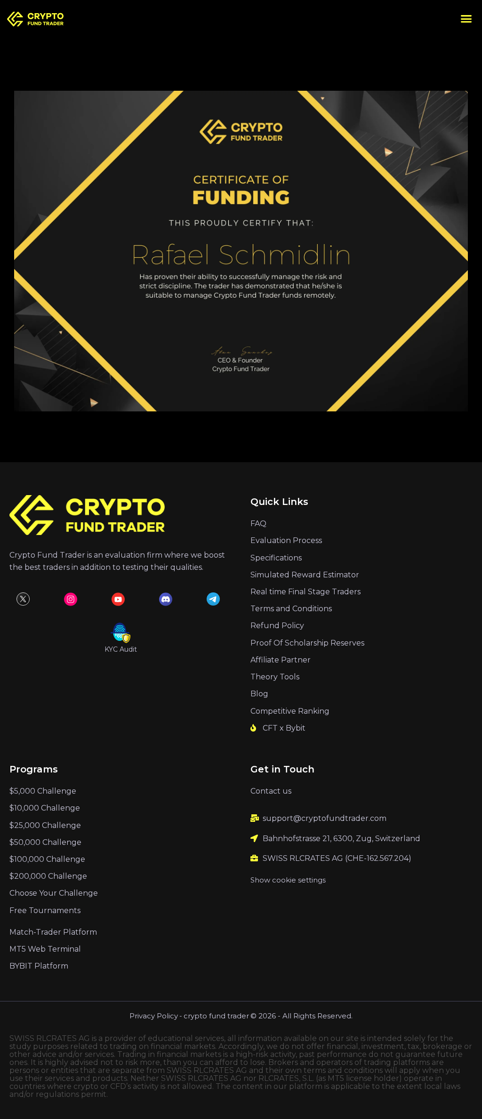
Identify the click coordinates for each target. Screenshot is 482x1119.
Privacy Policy (153, 1015)
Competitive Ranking (289, 711)
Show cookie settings (288, 879)
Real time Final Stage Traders (305, 591)
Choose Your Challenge (53, 893)
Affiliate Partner (280, 659)
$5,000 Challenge (42, 791)
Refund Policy (277, 625)
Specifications (276, 557)
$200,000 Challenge (48, 876)
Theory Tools (274, 676)
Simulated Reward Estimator (304, 574)
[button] (466, 19)
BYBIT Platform (38, 965)
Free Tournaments (44, 910)
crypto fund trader (216, 1015)
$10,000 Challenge (44, 808)
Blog (259, 693)
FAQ (258, 523)
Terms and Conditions (291, 608)
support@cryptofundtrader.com (324, 818)
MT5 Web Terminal (45, 949)
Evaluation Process (286, 540)
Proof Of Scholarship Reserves (307, 642)
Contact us (270, 791)
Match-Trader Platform (53, 932)
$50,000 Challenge (45, 842)
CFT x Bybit (284, 728)
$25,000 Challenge (45, 825)
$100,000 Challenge (47, 859)
